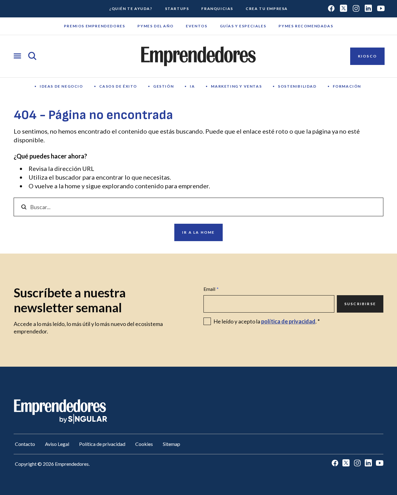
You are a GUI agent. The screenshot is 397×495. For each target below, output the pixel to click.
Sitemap (171, 444)
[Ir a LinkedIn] (368, 9)
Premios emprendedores (94, 26)
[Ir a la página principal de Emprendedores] (198, 56)
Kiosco (367, 56)
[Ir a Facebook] (331, 9)
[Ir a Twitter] (343, 9)
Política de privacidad (102, 444)
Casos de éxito (118, 86)
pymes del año (155, 26)
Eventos (196, 26)
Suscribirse (360, 303)
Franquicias (217, 8)
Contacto (25, 444)
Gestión (163, 86)
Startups (177, 8)
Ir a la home (198, 232)
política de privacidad (288, 321)
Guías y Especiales (243, 26)
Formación (347, 86)
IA (192, 86)
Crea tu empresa (267, 8)
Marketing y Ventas (236, 86)
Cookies (144, 444)
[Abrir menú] (17, 56)
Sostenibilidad (297, 86)
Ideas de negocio (61, 86)
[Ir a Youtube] (381, 9)
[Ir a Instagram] (356, 9)
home (72, 186)
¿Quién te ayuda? (131, 8)
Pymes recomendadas (306, 26)
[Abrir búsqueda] (32, 56)
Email (211, 289)
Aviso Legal (57, 444)
